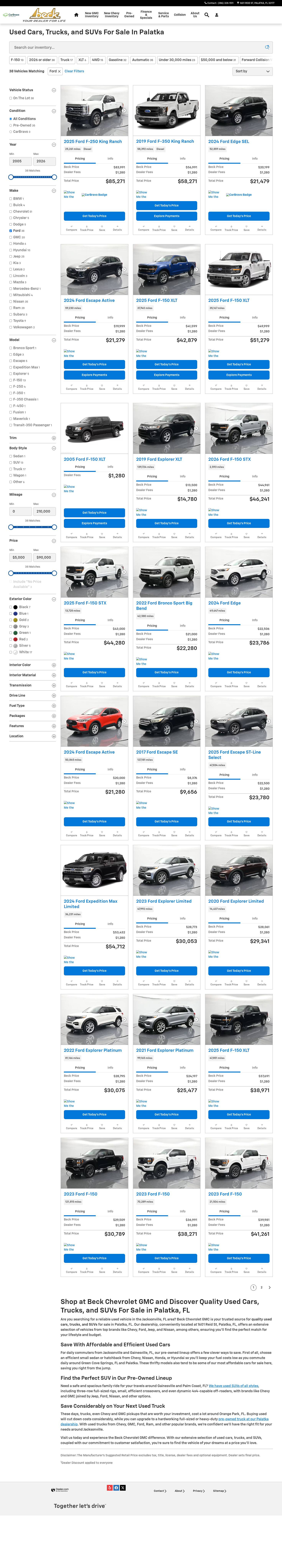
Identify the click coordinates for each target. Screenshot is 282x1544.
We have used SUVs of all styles (233, 1386)
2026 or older (42, 60)
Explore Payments (166, 216)
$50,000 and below (218, 60)
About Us (195, 15)
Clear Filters (74, 71)
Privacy (197, 1491)
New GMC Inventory (92, 15)
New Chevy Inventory (111, 15)
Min (11, 154)
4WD (97, 60)
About (178, 1491)
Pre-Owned (129, 15)
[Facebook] (116, 1488)
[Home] (11, 15)
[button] (94, 149)
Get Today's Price (94, 216)
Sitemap (218, 1491)
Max (36, 154)
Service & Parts (163, 15)
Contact (159, 1491)
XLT (82, 60)
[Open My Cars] (216, 15)
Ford (53, 71)
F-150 (17, 60)
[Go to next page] (270, 1288)
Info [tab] (110, 158)
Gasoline (117, 60)
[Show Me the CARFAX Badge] (71, 195)
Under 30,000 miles (177, 60)
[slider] (11, 177)
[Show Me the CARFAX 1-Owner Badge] (215, 195)
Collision (180, 14)
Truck (66, 60)
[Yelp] (110, 1488)
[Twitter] (123, 1488)
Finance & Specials (146, 14)
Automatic (142, 60)
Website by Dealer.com (59, 1490)
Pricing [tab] (80, 158)
